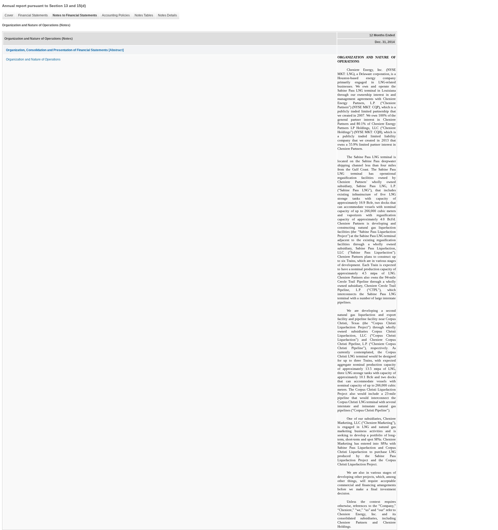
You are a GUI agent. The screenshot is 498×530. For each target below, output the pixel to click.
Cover (9, 15)
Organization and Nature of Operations (33, 59)
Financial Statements (33, 15)
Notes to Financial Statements (75, 15)
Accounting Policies (116, 15)
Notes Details (167, 15)
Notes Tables (144, 15)
